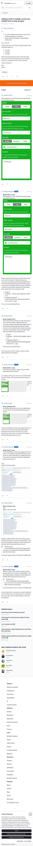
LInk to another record (7, 624)
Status (9, 795)
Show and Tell (5, 614)
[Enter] (3, 7)
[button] (2, 3)
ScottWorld (9, 660)
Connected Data (12, 705)
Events (9, 740)
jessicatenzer (9, 655)
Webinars (9, 754)
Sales (8, 726)
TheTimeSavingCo (11, 650)
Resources (10, 757)
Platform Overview (12, 687)
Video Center (10, 743)
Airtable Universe (12, 778)
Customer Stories (12, 750)
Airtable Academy (12, 736)
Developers (10, 768)
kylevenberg (9, 670)
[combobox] (16, 7)
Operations (10, 719)
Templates (10, 775)
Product (9, 712)
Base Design (4, 640)
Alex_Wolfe (9, 665)
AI (7, 701)
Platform (9, 684)
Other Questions (5, 621)
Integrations (10, 691)
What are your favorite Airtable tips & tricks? (13, 612)
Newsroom (10, 799)
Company (10, 781)
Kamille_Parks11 (8, 95)
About (8, 785)
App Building (10, 698)
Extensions (10, 694)
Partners (9, 760)
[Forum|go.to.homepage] (10, 3)
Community (10, 771)
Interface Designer (6, 633)
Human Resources (12, 722)
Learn (8, 733)
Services (9, 764)
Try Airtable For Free (13, 803)
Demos (9, 747)
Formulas (5, 13)
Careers (9, 788)
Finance (9, 729)
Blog (8, 792)
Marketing (10, 715)
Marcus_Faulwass (8, 28)
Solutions (10, 708)
